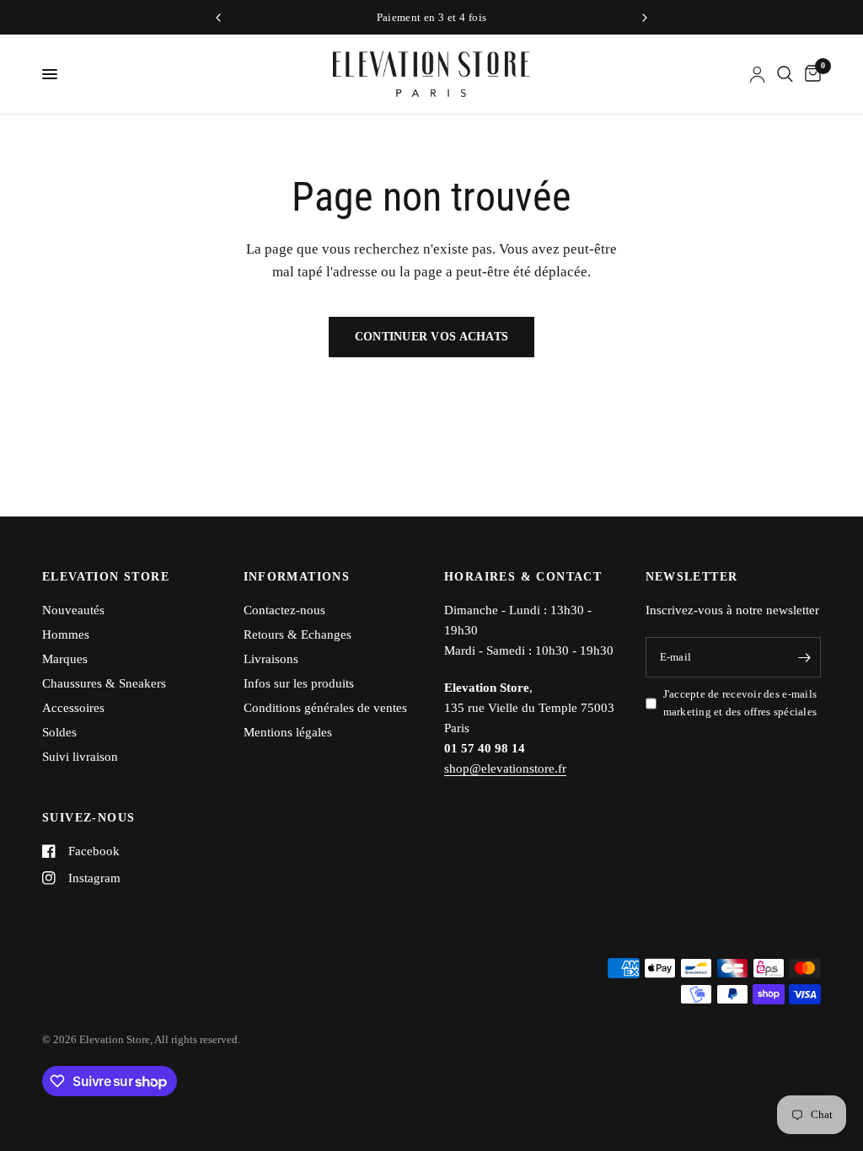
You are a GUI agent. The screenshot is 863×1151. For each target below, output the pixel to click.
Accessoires (73, 708)
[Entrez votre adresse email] (804, 657)
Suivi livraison (80, 756)
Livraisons (271, 659)
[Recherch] (785, 74)
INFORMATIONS (297, 577)
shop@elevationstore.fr (505, 768)
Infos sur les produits (299, 683)
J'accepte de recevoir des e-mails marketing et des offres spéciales (740, 703)
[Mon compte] (757, 74)
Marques (65, 659)
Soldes (59, 732)
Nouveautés (73, 610)
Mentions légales (288, 732)
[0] (810, 74)
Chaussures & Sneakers (104, 683)
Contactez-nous (284, 610)
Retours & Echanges (297, 634)
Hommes (65, 634)
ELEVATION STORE (105, 577)
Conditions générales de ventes (325, 708)
